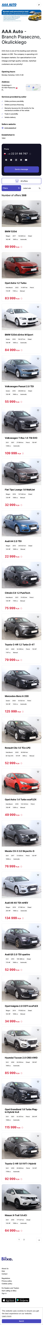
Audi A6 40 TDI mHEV (16, 902)
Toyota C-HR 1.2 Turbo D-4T (20, 644)
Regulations (6, 1278)
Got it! (21, 1321)
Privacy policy (7, 1281)
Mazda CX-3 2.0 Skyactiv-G (19, 851)
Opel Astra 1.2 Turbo (15, 283)
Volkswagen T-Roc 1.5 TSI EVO (21, 438)
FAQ (3, 1271)
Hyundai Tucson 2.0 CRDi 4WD (21, 1057)
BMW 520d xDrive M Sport (19, 334)
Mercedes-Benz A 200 (17, 696)
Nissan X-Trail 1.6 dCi (16, 1215)
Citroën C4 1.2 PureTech (17, 593)
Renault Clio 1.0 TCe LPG (17, 748)
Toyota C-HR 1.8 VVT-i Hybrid (20, 1163)
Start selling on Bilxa (9, 1291)
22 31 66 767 (17, 153)
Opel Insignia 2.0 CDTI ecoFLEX (21, 1006)
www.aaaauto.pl (10, 128)
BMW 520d (11, 231)
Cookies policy (7, 1284)
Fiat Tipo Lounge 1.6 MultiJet (20, 489)
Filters (5, 188)
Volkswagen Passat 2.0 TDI (19, 386)
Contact (4, 1274)
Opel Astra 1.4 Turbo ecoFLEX (20, 799)
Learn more (6, 1316)
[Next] (38, 1239)
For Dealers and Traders (10, 1288)
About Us (5, 1268)
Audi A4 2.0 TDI (13, 541)
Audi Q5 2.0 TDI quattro (17, 954)
